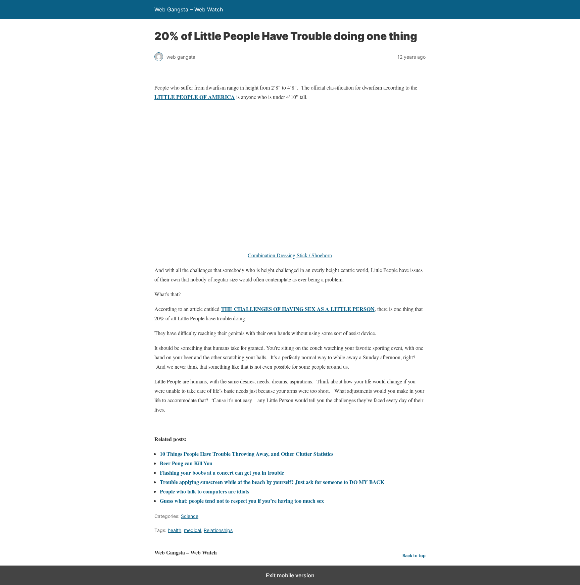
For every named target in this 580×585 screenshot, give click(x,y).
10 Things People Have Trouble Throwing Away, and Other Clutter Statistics (246, 454)
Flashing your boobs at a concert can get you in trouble (222, 472)
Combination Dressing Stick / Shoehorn (290, 255)
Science (189, 516)
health (174, 530)
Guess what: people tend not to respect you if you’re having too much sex (242, 500)
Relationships (218, 530)
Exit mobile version (290, 575)
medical (192, 530)
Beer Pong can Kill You (186, 463)
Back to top (414, 555)
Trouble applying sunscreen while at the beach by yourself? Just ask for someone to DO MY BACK (272, 482)
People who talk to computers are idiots (204, 491)
